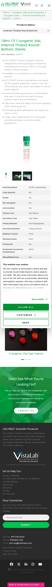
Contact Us (26, 411)
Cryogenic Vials (11, 15)
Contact (6, 491)
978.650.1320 (16, 540)
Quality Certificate (11, 475)
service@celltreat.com (20, 543)
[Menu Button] (49, 5)
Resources (7, 487)
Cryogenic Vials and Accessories (28, 12)
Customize (24, 315)
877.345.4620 (18, 537)
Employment (9, 494)
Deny (26, 323)
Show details (38, 299)
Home (6, 12)
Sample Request (10, 481)
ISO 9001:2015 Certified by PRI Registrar (21, 478)
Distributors (8, 484)
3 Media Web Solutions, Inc (9, 569)
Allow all (26, 307)
